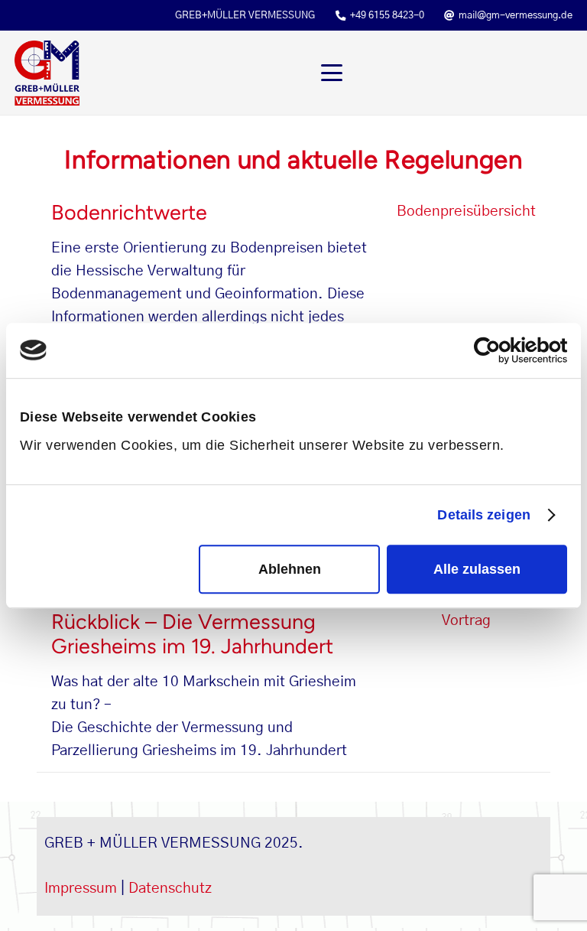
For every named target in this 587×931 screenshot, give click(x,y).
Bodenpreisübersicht (466, 211)
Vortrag (466, 621)
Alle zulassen (477, 569)
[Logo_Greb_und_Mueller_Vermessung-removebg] (47, 73)
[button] (447, 72)
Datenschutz (170, 888)
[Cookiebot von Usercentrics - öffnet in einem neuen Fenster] (500, 350)
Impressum (80, 888)
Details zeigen (483, 514)
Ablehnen (289, 569)
